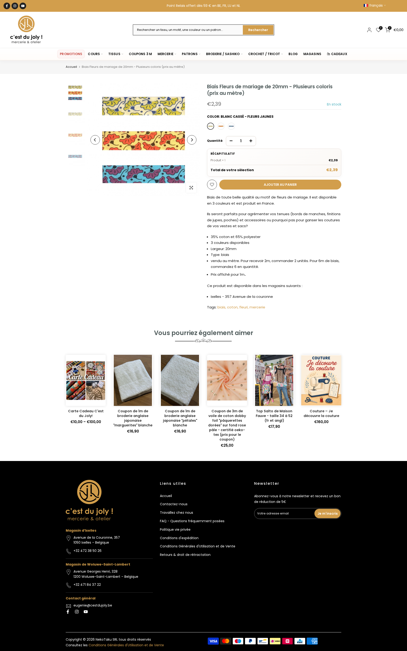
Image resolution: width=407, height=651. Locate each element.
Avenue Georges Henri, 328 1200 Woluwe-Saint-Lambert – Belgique (105, 574)
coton (232, 307)
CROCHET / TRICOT (264, 54)
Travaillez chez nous (176, 512)
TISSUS (114, 54)
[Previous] (95, 140)
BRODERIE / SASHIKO (223, 54)
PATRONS (190, 54)
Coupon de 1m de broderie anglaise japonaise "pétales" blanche (180, 418)
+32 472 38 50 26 (87, 550)
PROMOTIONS (71, 54)
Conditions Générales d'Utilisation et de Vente (197, 546)
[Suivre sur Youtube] (23, 6)
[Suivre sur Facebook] (7, 6)
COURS (94, 54)
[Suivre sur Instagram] (15, 6)
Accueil (71, 67)
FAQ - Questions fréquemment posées (192, 521)
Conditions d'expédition (179, 538)
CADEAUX (339, 54)
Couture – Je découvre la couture (321, 413)
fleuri (243, 307)
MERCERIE (165, 54)
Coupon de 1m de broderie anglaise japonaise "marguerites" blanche (132, 418)
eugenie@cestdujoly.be (92, 605)
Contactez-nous (173, 504)
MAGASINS (312, 54)
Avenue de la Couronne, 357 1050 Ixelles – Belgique (96, 540)
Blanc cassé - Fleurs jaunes (210, 126)
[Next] (191, 140)
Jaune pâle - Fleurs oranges (220, 126)
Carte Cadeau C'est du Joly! (86, 413)
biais (221, 307)
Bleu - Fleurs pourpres (231, 126)
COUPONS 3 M (140, 54)
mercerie (257, 307)
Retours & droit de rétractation (185, 554)
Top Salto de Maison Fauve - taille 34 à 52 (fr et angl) (274, 416)
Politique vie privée (175, 529)
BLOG (293, 54)
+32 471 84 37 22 (87, 584)
